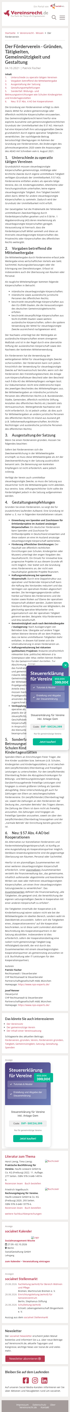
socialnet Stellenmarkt (21, 1279)
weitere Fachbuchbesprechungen (23, 1213)
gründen (25, 1040)
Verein (34, 1040)
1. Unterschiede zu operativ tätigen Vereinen (31, 77)
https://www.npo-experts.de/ (33, 984)
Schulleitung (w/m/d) (29, 1304)
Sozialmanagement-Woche (20, 1240)
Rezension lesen (14, 1183)
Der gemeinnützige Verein (21, 1027)
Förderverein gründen (51, 1040)
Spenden (10, 1047)
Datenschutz (39, 1404)
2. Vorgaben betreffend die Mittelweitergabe (31, 80)
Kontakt (45, 1407)
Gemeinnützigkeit (25, 1043)
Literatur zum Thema (20, 1156)
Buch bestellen (33, 1183)
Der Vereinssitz (15, 1023)
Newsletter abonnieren (23, 1358)
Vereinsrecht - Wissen (32, 33)
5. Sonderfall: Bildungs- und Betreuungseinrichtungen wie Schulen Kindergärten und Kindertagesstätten (33, 95)
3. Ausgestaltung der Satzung (22, 84)
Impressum (22, 1404)
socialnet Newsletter (21, 1336)
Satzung (40, 1043)
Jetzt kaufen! (47, 741)
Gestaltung (52, 1043)
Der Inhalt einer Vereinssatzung (24, 1030)
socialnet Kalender (18, 1231)
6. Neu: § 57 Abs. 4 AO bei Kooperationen (29, 101)
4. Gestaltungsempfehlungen (22, 87)
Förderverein (12, 1040)
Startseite (10, 33)
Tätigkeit (9, 1043)
